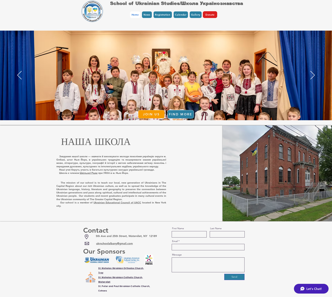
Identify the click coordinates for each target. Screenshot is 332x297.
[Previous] (19, 75)
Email (175, 241)
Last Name (216, 228)
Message (177, 254)
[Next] (312, 75)
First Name (178, 228)
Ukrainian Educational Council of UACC (117, 202)
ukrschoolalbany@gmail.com (114, 243)
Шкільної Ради (89, 173)
